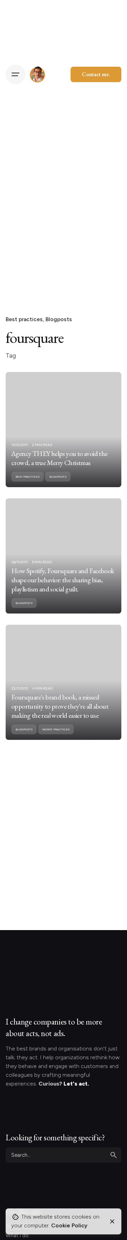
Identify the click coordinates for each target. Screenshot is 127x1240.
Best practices (24, 319)
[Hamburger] (15, 74)
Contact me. (96, 74)
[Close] (112, 1221)
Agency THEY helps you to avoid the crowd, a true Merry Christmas (59, 458)
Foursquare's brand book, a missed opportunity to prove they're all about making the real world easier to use (59, 706)
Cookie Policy (69, 1225)
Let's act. (76, 1083)
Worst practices (55, 729)
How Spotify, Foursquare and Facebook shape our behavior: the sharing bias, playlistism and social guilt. (62, 580)
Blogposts (59, 319)
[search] (113, 1155)
